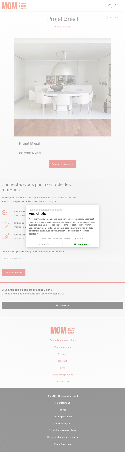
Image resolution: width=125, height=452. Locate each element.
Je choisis (44, 244)
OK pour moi (80, 244)
